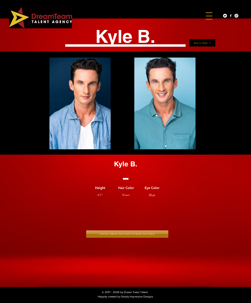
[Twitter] (225, 16)
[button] (209, 16)
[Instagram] (236, 16)
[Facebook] (231, 16)
